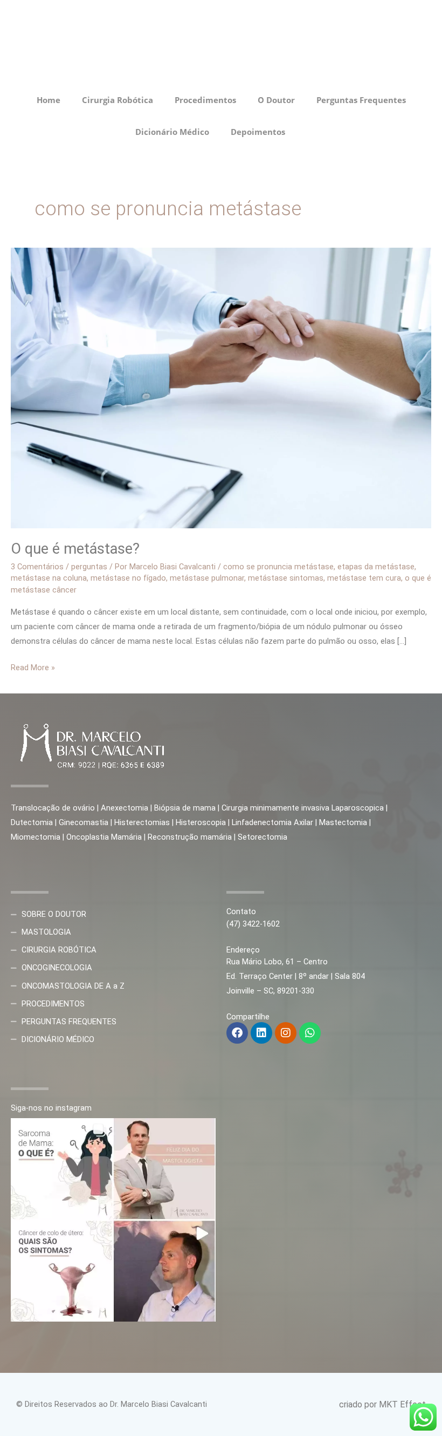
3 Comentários (37, 566)
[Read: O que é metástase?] (221, 387)
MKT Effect (402, 1404)
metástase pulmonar (207, 578)
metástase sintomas (285, 578)
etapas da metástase (376, 566)
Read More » (33, 666)
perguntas (89, 566)
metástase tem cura (364, 578)
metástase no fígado (128, 578)
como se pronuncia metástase (278, 566)
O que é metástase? (75, 548)
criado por (359, 1404)
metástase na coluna (49, 578)
